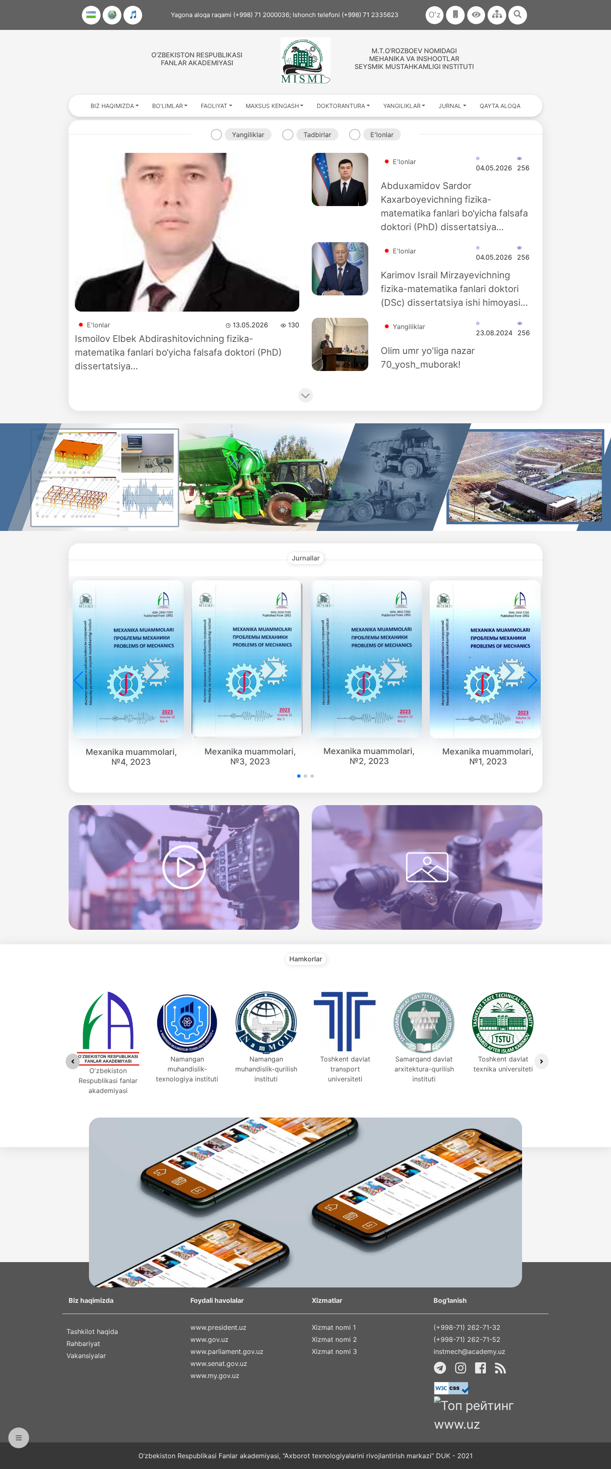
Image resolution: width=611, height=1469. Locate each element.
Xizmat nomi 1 (334, 1327)
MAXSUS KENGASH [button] (272, 105)
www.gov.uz (209, 1339)
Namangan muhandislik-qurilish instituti (266, 1069)
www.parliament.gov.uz (227, 1351)
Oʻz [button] (435, 15)
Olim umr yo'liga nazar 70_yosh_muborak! (428, 357)
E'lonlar (98, 325)
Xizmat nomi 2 (334, 1339)
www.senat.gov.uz (218, 1363)
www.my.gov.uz (214, 1375)
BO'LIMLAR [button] (167, 105)
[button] (476, 15)
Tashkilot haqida (92, 1331)
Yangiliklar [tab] (248, 134)
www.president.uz (218, 1327)
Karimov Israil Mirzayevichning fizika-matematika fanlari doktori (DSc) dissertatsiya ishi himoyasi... (454, 289)
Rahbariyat (83, 1343)
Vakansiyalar (86, 1355)
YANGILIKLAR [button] (402, 105)
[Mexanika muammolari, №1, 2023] (488, 659)
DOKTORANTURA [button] (341, 105)
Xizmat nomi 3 (334, 1351)
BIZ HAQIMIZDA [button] (112, 105)
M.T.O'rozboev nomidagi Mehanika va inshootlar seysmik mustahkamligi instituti (414, 59)
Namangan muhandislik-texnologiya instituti (187, 1069)
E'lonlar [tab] (382, 134)
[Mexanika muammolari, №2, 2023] (369, 658)
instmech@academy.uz (469, 1351)
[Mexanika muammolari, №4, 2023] (131, 659)
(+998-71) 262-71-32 (467, 1327)
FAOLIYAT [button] (214, 105)
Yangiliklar (409, 326)
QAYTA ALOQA (500, 105)
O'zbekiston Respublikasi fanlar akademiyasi (196, 59)
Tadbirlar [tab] (317, 134)
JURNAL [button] (450, 105)
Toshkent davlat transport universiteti (345, 1069)
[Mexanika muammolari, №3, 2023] (250, 659)
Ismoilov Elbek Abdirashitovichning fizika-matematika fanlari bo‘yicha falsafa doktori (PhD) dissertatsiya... (178, 352)
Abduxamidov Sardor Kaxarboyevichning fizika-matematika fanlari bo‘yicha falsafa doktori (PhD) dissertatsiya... (454, 206)
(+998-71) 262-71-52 (467, 1339)
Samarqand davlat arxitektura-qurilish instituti (424, 1069)
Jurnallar (306, 558)
